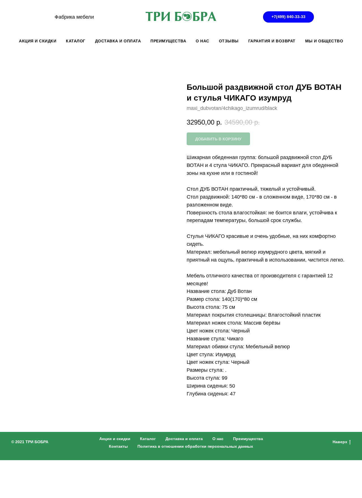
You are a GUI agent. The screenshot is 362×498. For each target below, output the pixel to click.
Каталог (148, 438)
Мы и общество (324, 41)
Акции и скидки (114, 438)
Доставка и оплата (184, 438)
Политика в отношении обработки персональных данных (195, 446)
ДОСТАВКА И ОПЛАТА (118, 41)
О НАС (202, 41)
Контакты (118, 446)
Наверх (340, 442)
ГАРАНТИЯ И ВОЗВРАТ (272, 41)
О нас (217, 438)
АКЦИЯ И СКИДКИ (37, 41)
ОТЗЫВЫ (229, 41)
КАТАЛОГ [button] (75, 41)
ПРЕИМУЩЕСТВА (168, 41)
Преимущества (248, 438)
